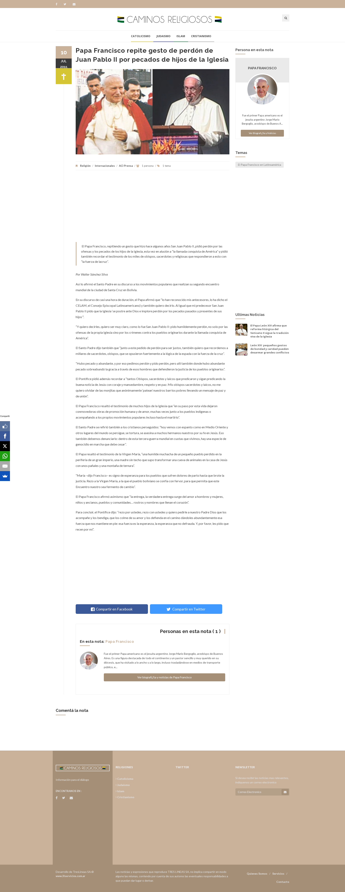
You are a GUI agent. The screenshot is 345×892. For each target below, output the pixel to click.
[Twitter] (67, 4)
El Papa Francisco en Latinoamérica (259, 164)
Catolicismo (140, 36)
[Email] (5, 466)
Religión (85, 165)
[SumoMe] (5, 476)
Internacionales (105, 165)
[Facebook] (58, 4)
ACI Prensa (126, 165)
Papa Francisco (119, 641)
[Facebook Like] (5, 426)
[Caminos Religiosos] (172, 19)
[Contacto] (74, 4)
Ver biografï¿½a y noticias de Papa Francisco (164, 677)
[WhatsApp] (5, 456)
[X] (5, 446)
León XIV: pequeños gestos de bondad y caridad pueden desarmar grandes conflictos (269, 348)
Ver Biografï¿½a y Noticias (262, 133)
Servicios (278, 873)
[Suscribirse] (285, 792)
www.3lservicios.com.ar (70, 876)
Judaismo (163, 36)
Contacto (282, 881)
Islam (180, 36)
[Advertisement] (152, 208)
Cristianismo (201, 36)
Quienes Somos (257, 873)
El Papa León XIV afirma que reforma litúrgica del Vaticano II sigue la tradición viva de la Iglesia (269, 331)
